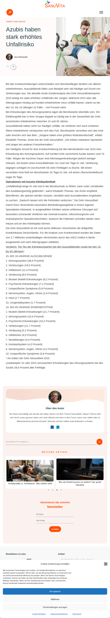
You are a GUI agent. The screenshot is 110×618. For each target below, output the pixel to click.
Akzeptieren (55, 591)
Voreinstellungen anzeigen (55, 607)
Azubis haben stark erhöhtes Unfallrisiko (24, 36)
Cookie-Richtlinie (39, 614)
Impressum (77, 614)
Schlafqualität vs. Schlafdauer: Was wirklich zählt (30, 483)
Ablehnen (55, 599)
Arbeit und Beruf (15, 22)
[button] (105, 563)
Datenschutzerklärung (59, 614)
